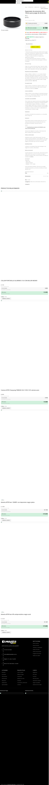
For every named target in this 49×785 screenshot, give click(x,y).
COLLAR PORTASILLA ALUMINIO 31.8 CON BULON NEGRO (19, 280)
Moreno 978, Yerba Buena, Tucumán (11, 663)
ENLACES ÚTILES (21, 670)
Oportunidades (5, 684)
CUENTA (35, 670)
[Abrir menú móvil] (2, 2)
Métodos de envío (20, 678)
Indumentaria (4, 678)
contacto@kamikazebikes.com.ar (10, 654)
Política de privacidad (37, 651)
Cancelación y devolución (22, 682)
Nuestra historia (36, 645)
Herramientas (4, 676)
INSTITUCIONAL (36, 641)
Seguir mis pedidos (36, 682)
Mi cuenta (35, 674)
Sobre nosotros (36, 643)
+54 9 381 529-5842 (8, 649)
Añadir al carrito (35, 46)
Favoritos (34, 676)
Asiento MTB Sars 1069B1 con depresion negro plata (17, 502)
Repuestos (4, 680)
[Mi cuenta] (46, 2)
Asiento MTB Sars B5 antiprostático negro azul (16, 614)
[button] (6, 298)
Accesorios (4, 674)
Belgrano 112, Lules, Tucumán (10, 659)
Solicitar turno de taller (37, 684)
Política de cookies (36, 655)
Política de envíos (36, 649)
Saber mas (44, 69)
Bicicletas (3, 672)
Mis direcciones (36, 678)
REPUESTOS (30, 7)
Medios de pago (20, 674)
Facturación (19, 676)
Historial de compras (37, 680)
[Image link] (12, 737)
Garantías (19, 680)
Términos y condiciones (37, 647)
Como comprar (20, 672)
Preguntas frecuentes (37, 653)
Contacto (19, 684)
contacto (31, 156)
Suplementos (4, 682)
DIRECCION (36, 7)
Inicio (26, 7)
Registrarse (35, 672)
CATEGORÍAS (5, 670)
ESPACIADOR (42, 7)
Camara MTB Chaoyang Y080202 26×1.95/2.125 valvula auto (20, 390)
